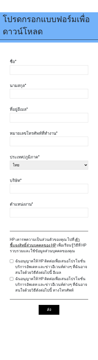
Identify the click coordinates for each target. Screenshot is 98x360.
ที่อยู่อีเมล (19, 109)
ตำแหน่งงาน (21, 204)
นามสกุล (18, 85)
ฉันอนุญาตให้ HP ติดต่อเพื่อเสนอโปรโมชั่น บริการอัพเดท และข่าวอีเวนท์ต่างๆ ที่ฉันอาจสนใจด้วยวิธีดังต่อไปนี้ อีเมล (51, 267)
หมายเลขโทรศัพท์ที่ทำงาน (33, 133)
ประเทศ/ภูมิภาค (24, 157)
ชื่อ (13, 61)
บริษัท (16, 180)
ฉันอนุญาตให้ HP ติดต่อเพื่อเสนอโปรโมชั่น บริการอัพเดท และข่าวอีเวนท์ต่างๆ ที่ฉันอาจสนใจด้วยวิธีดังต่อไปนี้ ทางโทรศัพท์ (51, 285)
